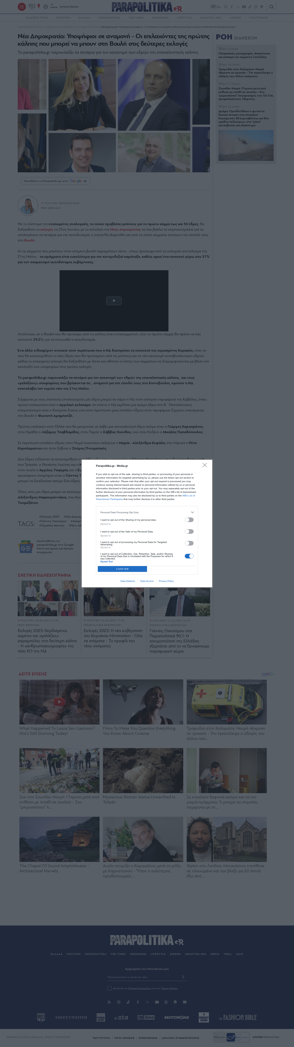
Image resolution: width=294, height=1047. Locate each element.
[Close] (206, 466)
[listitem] (147, 512)
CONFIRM (122, 569)
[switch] (189, 519)
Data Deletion (127, 581)
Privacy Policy (166, 581)
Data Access (147, 581)
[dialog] (147, 523)
